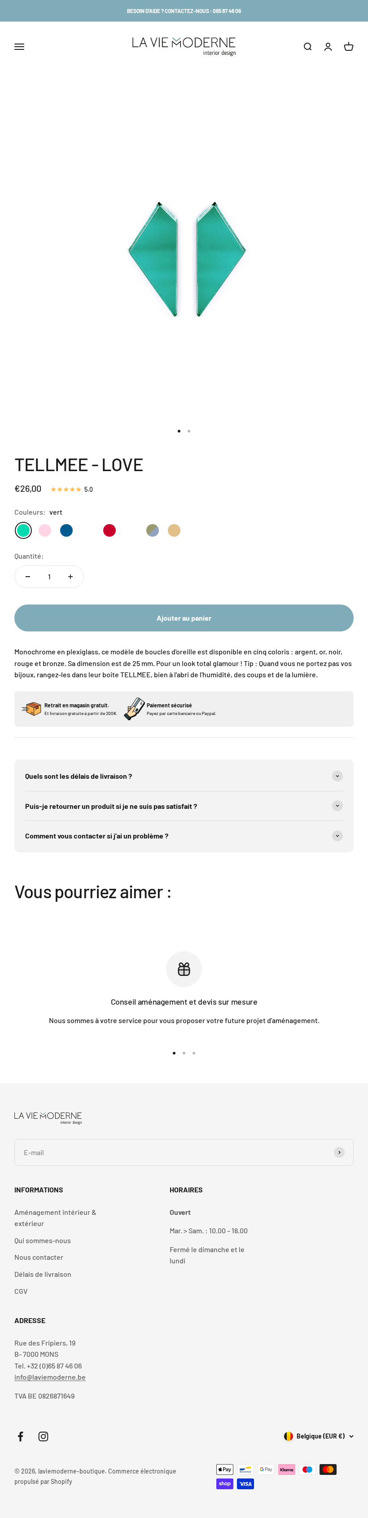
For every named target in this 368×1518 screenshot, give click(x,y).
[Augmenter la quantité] (70, 576)
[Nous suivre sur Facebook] (20, 1436)
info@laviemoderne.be (50, 1376)
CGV (21, 1291)
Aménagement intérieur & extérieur (55, 1218)
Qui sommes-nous (42, 1240)
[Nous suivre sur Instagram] (43, 1436)
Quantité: (29, 556)
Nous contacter (38, 1257)
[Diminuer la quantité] (28, 576)
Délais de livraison (42, 1274)
